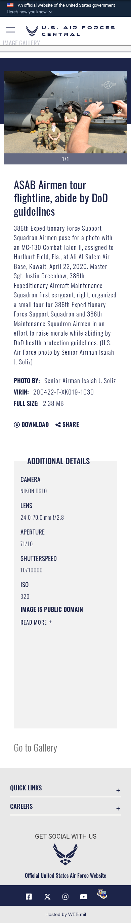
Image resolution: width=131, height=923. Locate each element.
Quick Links (26, 787)
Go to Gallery (35, 747)
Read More (34, 622)
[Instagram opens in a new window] (65, 897)
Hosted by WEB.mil (65, 914)
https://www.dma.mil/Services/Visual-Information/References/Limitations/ (61, 716)
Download (34, 424)
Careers (21, 806)
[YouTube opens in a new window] (84, 897)
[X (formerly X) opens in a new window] (47, 897)
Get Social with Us (65, 836)
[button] (30, 12)
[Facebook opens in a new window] (29, 897)
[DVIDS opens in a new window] (102, 894)
